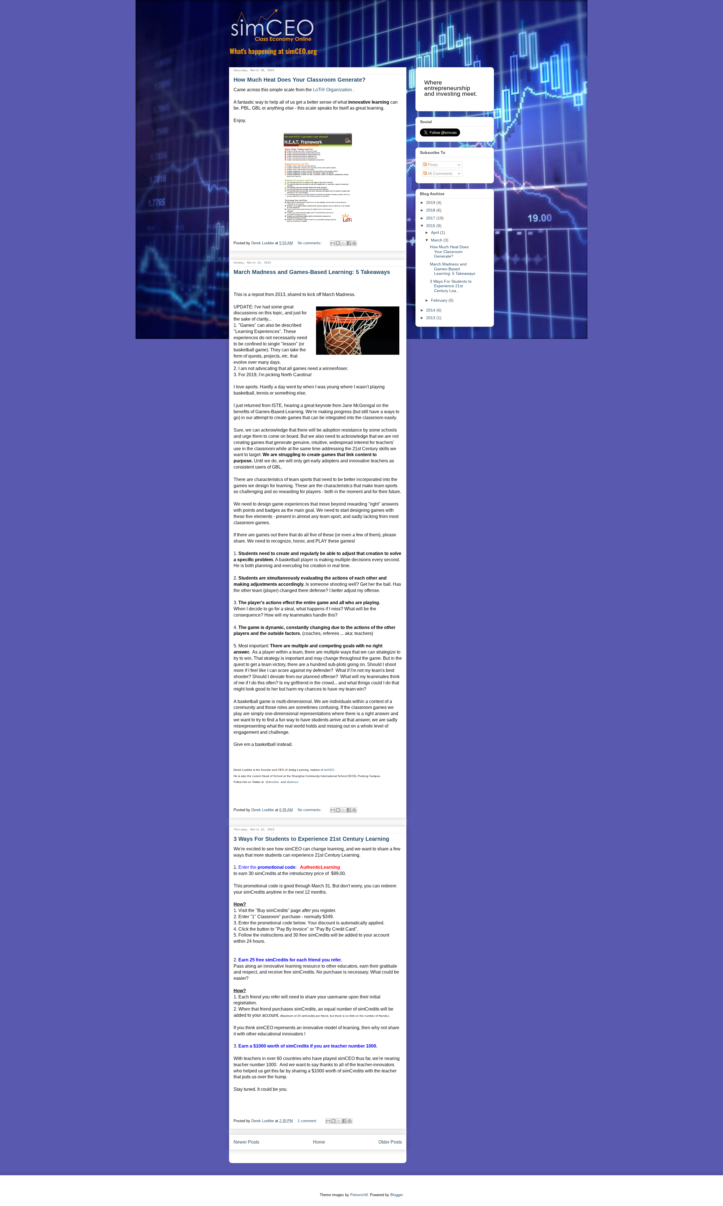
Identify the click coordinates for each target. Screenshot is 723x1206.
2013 (431, 317)
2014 (431, 310)
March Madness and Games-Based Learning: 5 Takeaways (312, 272)
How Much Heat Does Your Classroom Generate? (299, 80)
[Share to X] (343, 243)
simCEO (329, 769)
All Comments (439, 173)
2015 (431, 225)
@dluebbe (272, 781)
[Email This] (333, 243)
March (437, 240)
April (435, 232)
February (439, 300)
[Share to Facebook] (349, 243)
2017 (431, 218)
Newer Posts (246, 1142)
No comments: (310, 243)
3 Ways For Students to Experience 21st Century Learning (311, 839)
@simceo (293, 781)
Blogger (396, 1195)
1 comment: (308, 1121)
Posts (432, 164)
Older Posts (390, 1142)
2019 (431, 202)
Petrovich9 (359, 1195)
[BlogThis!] (338, 243)
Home (319, 1142)
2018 (431, 210)
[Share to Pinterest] (354, 243)
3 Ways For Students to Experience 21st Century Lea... (451, 286)
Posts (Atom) (329, 1160)
